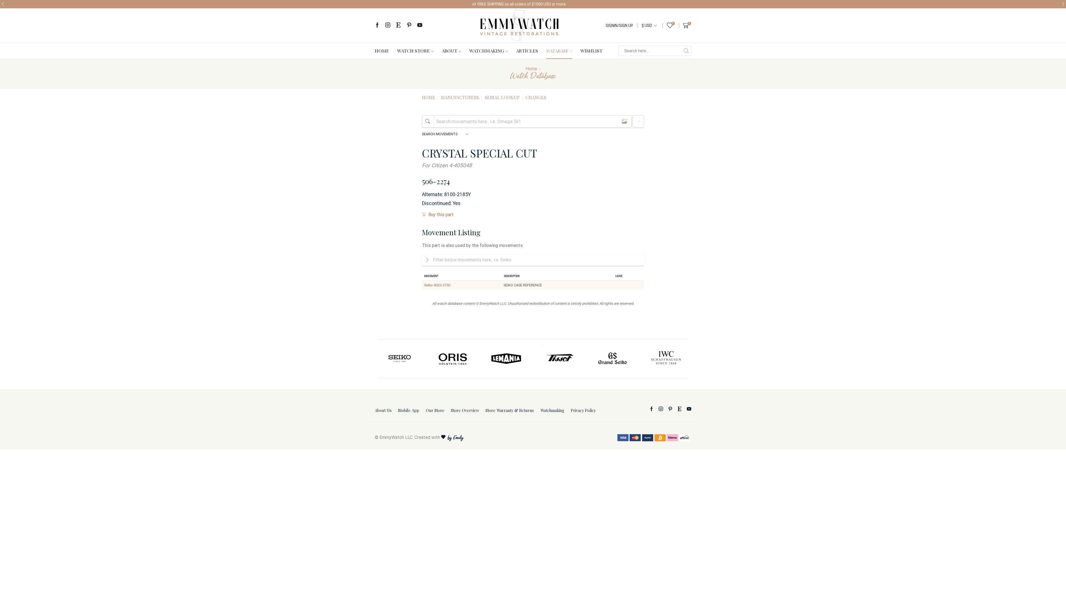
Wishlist (591, 51)
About (449, 51)
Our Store (435, 410)
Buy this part (441, 214)
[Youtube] (419, 25)
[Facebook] (377, 25)
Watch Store (413, 51)
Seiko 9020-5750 (437, 285)
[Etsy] (398, 25)
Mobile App (408, 410)
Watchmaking (486, 51)
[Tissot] (506, 358)
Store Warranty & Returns (510, 410)
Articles (527, 51)
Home (382, 51)
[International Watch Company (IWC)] (612, 358)
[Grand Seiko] (559, 358)
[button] (3, 4)
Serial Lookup (502, 97)
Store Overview (465, 410)
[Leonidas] (665, 358)
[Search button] (686, 51)
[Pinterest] (409, 25)
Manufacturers (460, 97)
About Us (383, 410)
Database (557, 51)
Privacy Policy (583, 410)
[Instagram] (387, 25)
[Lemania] (453, 358)
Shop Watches (581, 4)
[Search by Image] (624, 121)
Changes (536, 97)
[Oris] (400, 358)
